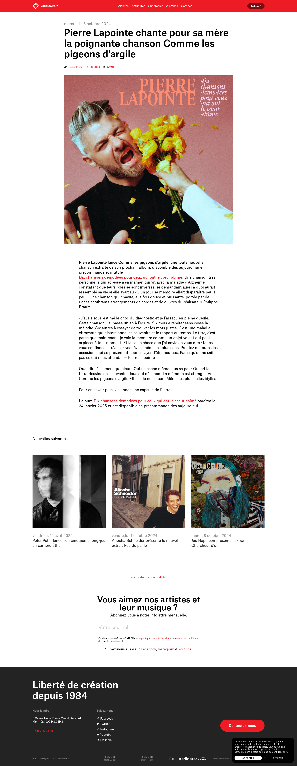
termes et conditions (187, 638)
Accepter (248, 758)
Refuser (278, 758)
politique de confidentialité (155, 638)
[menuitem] (45, 6)
